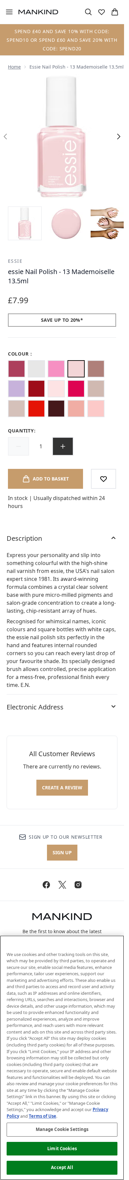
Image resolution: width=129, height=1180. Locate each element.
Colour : (20, 354)
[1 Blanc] (36, 368)
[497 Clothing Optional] (96, 368)
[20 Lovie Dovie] (56, 368)
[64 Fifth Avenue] (36, 408)
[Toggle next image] (118, 136)
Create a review (62, 787)
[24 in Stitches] (16, 368)
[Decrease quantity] (18, 446)
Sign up (62, 852)
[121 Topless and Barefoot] (16, 408)
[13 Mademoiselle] (76, 368)
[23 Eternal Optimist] (76, 408)
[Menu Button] (6, 12)
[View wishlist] (102, 12)
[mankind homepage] (38, 12)
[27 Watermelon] (76, 388)
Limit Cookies (62, 1149)
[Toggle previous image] (5, 136)
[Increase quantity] (62, 446)
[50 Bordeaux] (56, 408)
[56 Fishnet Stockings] (36, 388)
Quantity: (21, 430)
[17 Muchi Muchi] (56, 388)
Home (14, 67)
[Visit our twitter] (62, 885)
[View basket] (115, 12)
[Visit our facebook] (46, 885)
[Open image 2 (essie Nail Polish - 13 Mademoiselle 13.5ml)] (66, 223)
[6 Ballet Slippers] (96, 388)
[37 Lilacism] (16, 388)
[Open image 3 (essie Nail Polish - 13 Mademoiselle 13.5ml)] (107, 223)
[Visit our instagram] (78, 885)
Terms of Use (42, 1116)
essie (15, 261)
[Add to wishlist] (103, 479)
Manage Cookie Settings (62, 1129)
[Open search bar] (88, 12)
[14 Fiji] (96, 408)
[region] (62, 1057)
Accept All (62, 1167)
